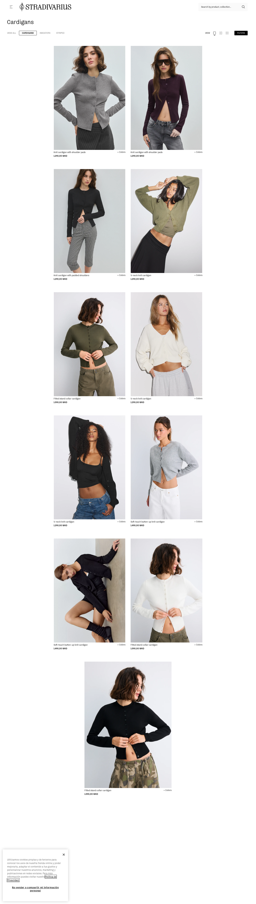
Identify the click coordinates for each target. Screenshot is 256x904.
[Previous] (56, 49)
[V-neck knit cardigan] (166, 221)
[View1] (214, 33)
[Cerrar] (64, 854)
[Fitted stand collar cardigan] (89, 344)
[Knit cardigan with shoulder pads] (89, 98)
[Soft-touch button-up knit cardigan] (166, 467)
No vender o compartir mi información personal (35, 889)
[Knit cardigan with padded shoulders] (89, 221)
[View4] (227, 33)
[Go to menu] (11, 7)
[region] (35, 875)
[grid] (89, 102)
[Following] (61, 49)
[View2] (221, 33)
